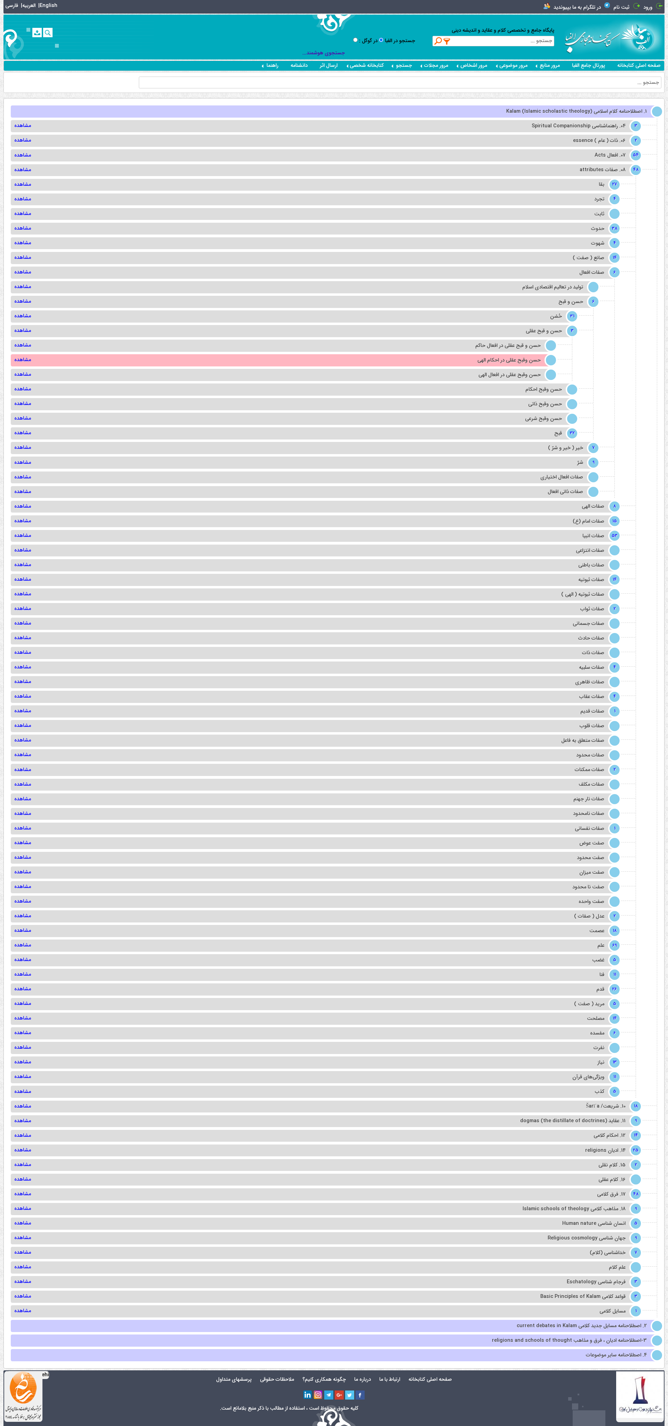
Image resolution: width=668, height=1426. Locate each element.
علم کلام (617, 1267)
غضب (603, 960)
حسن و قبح (575, 302)
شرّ (585, 463)
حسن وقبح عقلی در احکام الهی (509, 360)
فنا (606, 975)
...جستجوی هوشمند (323, 53)
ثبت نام (621, 7)
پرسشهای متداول (234, 1380)
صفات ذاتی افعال (565, 492)
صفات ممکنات (594, 770)
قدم (605, 989)
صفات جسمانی (588, 624)
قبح (563, 433)
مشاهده (22, 126)
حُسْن (561, 316)
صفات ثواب (597, 609)
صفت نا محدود (588, 887)
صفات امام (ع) (593, 521)
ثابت (599, 214)
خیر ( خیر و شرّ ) (570, 448)
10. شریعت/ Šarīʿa (611, 1106)
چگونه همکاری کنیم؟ (324, 1380)
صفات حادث (591, 638)
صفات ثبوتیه (596, 580)
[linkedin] (307, 1395)
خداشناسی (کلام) (613, 1253)
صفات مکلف (591, 785)
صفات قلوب (592, 726)
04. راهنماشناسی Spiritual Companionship (584, 126)
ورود (647, 7)
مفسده (602, 1033)
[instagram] (318, 1395)
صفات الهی (598, 506)
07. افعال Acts (615, 155)
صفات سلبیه (596, 668)
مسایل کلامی (617, 1311)
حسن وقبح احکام (543, 390)
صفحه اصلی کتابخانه (639, 66)
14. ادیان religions (610, 1151)
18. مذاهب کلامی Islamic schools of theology (579, 1209)
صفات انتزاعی (590, 551)
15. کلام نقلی (617, 1165)
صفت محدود (590, 858)
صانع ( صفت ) (593, 258)
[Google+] (339, 1395)
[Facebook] (360, 1395)
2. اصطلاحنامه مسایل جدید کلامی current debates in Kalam (582, 1326)
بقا (606, 185)
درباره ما (362, 1380)
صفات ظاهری (589, 682)
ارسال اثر (328, 66)
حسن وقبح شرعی (543, 419)
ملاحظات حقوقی (277, 1380)
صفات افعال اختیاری (561, 477)
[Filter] (447, 41)
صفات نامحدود (588, 814)
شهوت (602, 243)
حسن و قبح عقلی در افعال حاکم (508, 346)
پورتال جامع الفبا (588, 66)
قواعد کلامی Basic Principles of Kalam (588, 1297)
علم (605, 946)
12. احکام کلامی (615, 1136)
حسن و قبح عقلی (549, 331)
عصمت (601, 931)
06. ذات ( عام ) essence (604, 141)
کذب (604, 1092)
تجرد (604, 199)
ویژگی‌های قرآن (593, 1077)
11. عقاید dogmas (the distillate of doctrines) (578, 1121)
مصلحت (600, 1019)
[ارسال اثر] (37, 32)
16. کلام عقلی (612, 1180)
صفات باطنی (591, 565)
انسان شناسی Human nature (599, 1224)
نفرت (599, 1048)
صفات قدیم (597, 711)
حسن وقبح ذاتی (545, 404)
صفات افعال (596, 273)
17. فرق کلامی (616, 1194)
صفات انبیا (598, 536)
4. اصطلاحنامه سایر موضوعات (616, 1355)
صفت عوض (591, 843)
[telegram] (328, 1395)
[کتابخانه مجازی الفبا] (642, 36)
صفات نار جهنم (588, 799)
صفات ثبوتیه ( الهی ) (582, 595)
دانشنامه (299, 66)
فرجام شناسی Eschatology (601, 1282)
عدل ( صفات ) (594, 916)
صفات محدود (590, 755)
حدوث (602, 229)
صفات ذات (593, 653)
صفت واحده (591, 902)
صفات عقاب (596, 697)
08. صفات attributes (608, 170)
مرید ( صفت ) (594, 1004)
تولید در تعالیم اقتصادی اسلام (552, 287)
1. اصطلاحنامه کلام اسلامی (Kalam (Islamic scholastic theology (576, 112)
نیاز (605, 1063)
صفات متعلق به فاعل (582, 741)
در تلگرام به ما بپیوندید (577, 7)
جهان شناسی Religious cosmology (592, 1238)
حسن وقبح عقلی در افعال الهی (509, 375)
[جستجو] (48, 32)
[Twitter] (349, 1395)
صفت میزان (591, 873)
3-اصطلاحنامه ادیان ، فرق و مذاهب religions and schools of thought (569, 1341)
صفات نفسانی (594, 829)
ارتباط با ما (389, 1380)
